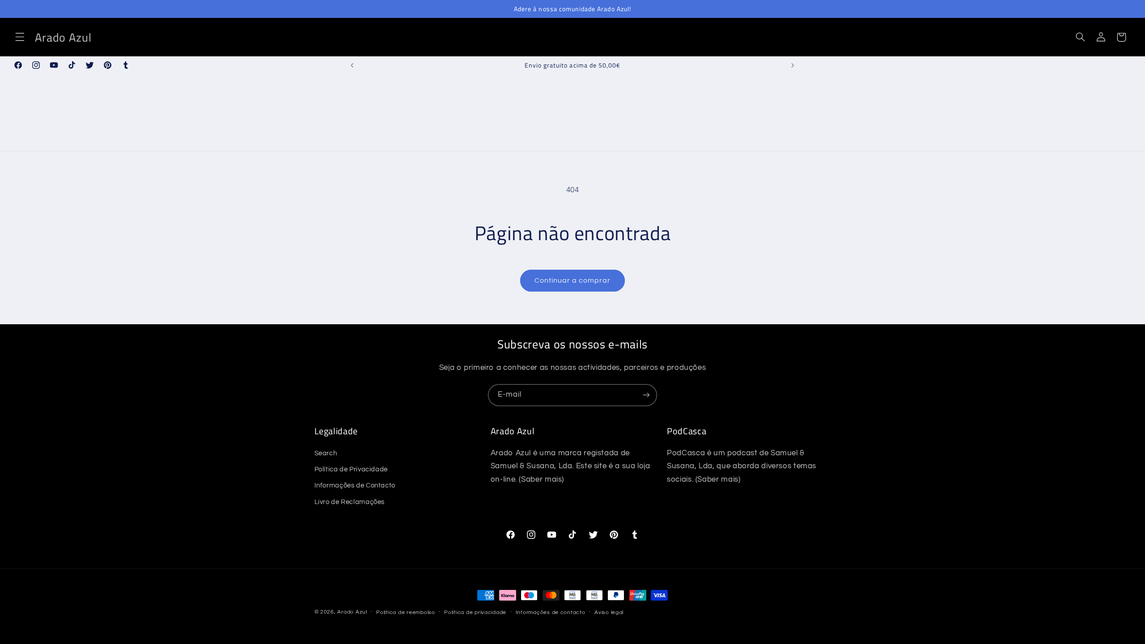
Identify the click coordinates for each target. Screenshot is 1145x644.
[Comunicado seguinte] (792, 65)
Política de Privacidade (351, 469)
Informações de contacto (550, 612)
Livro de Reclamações (349, 502)
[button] (19, 37)
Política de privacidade (475, 612)
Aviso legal (608, 612)
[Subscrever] (646, 395)
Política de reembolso (405, 612)
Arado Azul (352, 612)
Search (325, 453)
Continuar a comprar (572, 280)
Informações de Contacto (355, 485)
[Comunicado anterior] (352, 65)
